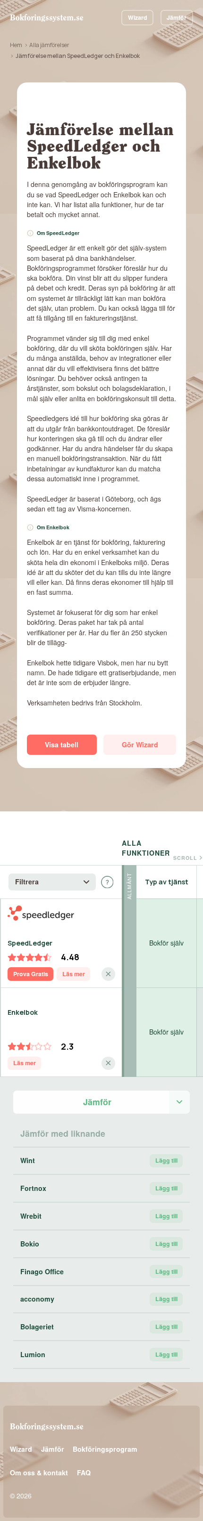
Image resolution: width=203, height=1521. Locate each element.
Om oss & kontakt (39, 1472)
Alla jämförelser (49, 45)
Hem (16, 45)
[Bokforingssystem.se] (46, 18)
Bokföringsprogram (105, 1449)
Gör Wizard (140, 744)
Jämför (176, 17)
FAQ (84, 1472)
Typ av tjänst (166, 881)
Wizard (137, 17)
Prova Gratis (30, 974)
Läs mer (73, 974)
